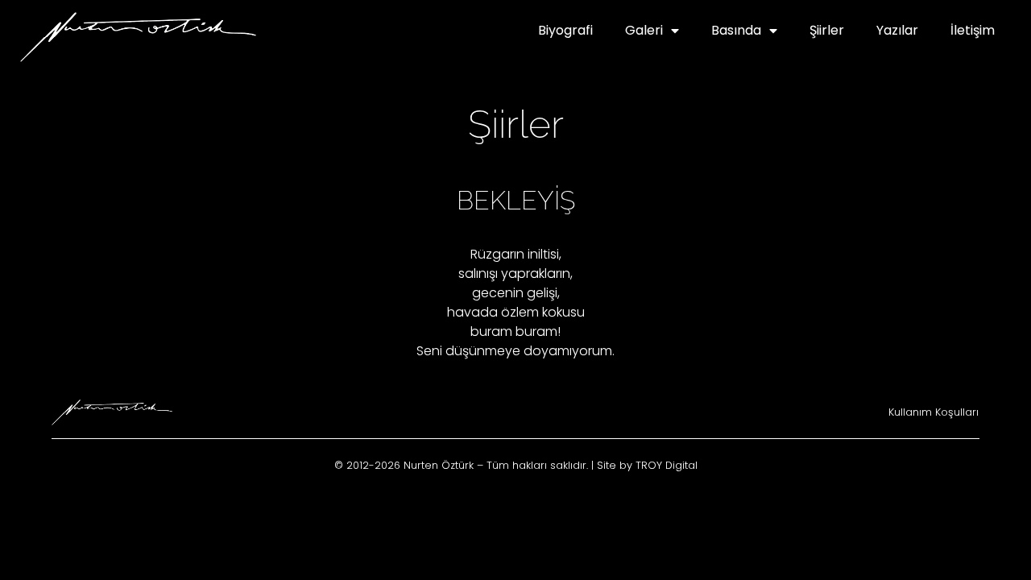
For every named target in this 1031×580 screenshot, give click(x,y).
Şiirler (826, 30)
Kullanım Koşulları (933, 412)
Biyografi (565, 30)
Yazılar (897, 30)
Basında (736, 30)
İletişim (972, 30)
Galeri (644, 30)
